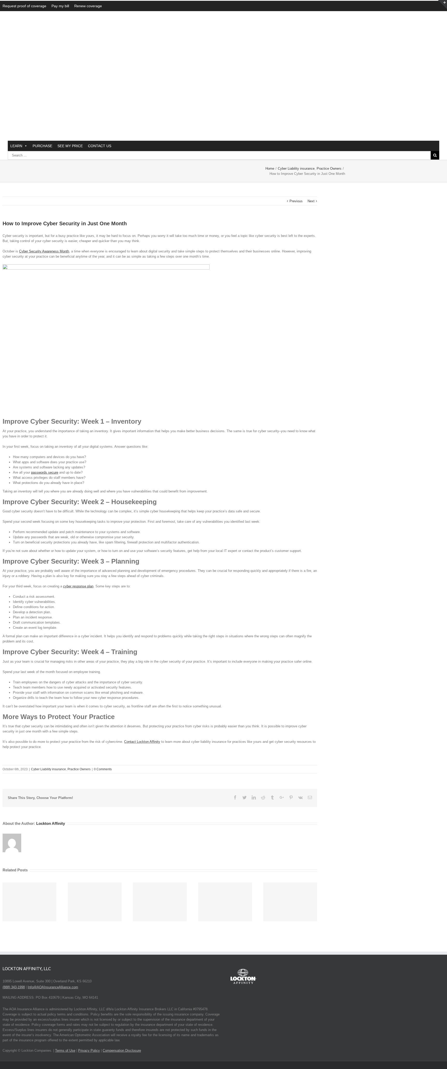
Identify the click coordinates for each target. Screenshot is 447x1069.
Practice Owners (79, 769)
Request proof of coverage (24, 6)
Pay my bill (60, 6)
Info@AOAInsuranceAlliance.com (53, 987)
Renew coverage (88, 6)
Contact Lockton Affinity (142, 742)
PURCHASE (42, 146)
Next (311, 201)
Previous (296, 201)
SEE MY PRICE (70, 146)
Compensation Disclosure (122, 1050)
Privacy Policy (89, 1050)
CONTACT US (99, 146)
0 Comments (103, 769)
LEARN (16, 146)
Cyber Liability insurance (48, 769)
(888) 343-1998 (14, 987)
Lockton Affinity (50, 823)
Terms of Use (65, 1050)
